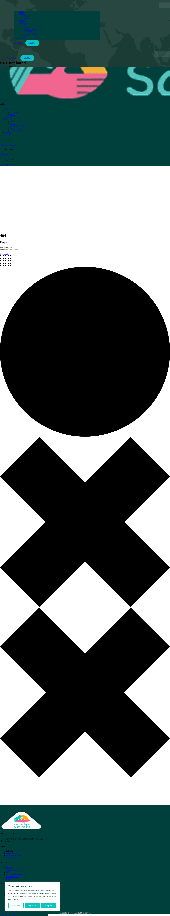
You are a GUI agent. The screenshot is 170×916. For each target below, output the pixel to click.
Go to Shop (4, 165)
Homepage (4, 254)
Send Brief (4, 155)
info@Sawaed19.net (8, 145)
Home (2, 66)
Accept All (48, 906)
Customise (16, 906)
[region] (32, 896)
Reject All (32, 906)
